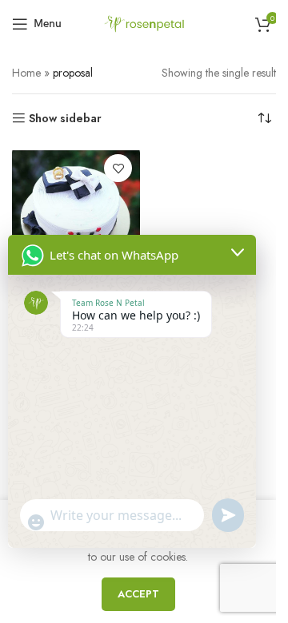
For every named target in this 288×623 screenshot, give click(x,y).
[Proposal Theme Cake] (76, 210)
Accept (138, 593)
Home (26, 73)
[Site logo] (144, 22)
